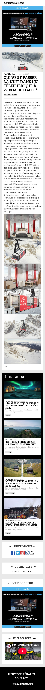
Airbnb (13, 203)
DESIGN (8, 452)
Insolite (7, 95)
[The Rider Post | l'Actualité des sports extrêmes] (14, 3)
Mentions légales (21, 674)
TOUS (30, 572)
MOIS (24, 572)
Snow (14, 95)
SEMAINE (16, 572)
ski (7, 493)
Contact (21, 678)
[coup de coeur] (22, 607)
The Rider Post (9, 74)
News (8, 415)
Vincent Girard (10, 401)
